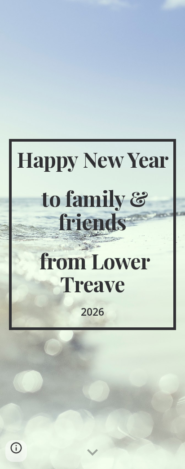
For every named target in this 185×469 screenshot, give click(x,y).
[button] (92, 453)
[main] (92, 234)
